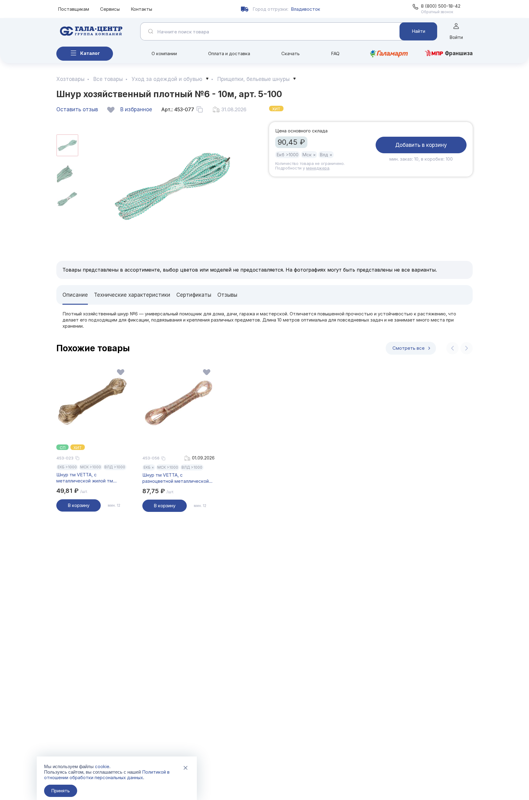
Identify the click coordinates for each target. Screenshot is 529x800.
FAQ (335, 53)
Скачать (290, 53)
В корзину (78, 505)
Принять (60, 791)
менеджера (317, 168)
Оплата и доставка (229, 53)
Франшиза (459, 53)
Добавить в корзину (421, 145)
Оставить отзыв (77, 109)
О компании (164, 53)
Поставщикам (73, 9)
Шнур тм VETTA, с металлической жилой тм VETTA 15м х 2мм (84, 478)
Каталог (90, 53)
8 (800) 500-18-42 (440, 6)
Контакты (141, 9)
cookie (102, 766)
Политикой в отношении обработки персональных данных (107, 774)
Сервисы (110, 9)
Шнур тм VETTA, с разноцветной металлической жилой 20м (175, 478)
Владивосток (305, 9)
